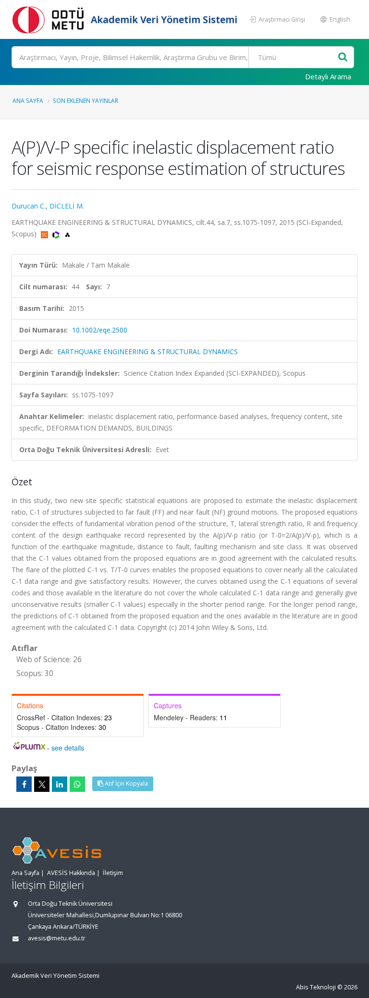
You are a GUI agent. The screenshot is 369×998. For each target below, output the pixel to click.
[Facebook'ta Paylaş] (24, 784)
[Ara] (343, 57)
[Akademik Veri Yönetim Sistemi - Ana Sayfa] (50, 19)
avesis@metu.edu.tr (57, 938)
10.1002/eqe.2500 (99, 329)
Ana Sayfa (27, 100)
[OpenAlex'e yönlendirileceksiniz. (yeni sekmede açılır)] (67, 233)
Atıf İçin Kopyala (125, 783)
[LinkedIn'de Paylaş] (59, 784)
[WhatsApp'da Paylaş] (77, 784)
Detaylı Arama (328, 76)
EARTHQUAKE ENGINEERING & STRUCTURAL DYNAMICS (147, 351)
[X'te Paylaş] (41, 784)
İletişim (113, 873)
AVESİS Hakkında (71, 873)
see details (67, 747)
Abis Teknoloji (316, 987)
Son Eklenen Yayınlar (85, 100)
